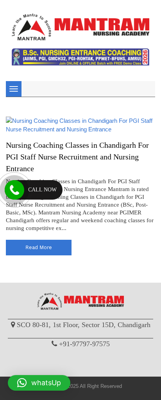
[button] (39, 383)
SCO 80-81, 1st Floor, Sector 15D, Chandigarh (83, 324)
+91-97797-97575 (84, 343)
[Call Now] (14, 190)
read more (38, 247)
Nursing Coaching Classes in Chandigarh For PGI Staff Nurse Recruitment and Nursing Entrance (77, 157)
